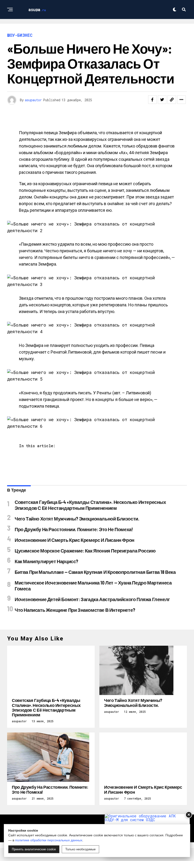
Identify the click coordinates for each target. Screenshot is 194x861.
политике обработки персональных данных (48, 840)
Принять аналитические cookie (34, 849)
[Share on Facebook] (152, 99)
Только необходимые (80, 849)
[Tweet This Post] (162, 99)
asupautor (33, 100)
